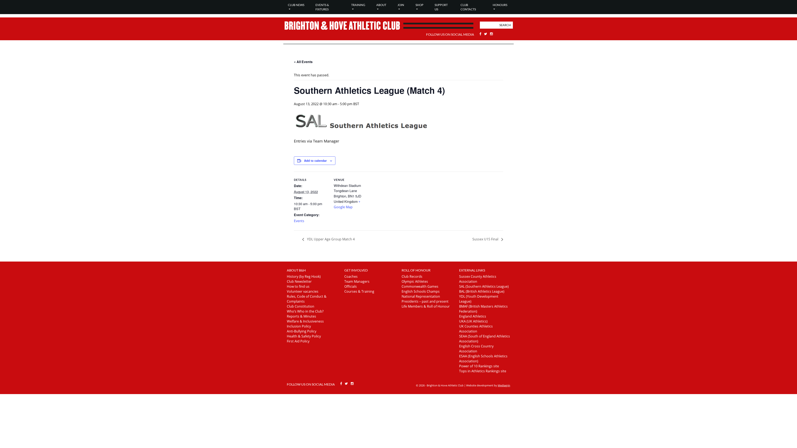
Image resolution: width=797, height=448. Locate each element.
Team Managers (356, 281)
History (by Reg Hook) (304, 276)
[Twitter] (486, 34)
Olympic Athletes (415, 281)
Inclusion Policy (299, 326)
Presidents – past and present (425, 301)
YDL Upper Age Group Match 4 (330, 239)
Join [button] (400, 5)
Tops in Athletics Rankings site (482, 371)
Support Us (441, 7)
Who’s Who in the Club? (305, 311)
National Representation (421, 296)
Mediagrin (504, 385)
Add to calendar (315, 160)
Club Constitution (300, 306)
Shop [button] (419, 5)
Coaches (351, 276)
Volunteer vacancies (302, 291)
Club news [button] (296, 5)
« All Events (303, 61)
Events (299, 221)
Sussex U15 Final (485, 239)
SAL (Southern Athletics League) (484, 286)
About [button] (381, 5)
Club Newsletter (299, 281)
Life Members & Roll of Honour (426, 306)
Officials (350, 286)
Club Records (412, 276)
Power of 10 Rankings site (479, 366)
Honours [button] (500, 5)
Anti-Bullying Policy (301, 331)
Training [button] (358, 5)
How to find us (298, 286)
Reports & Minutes (301, 316)
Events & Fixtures (322, 7)
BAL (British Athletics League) (481, 291)
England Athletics (472, 316)
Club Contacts (468, 7)
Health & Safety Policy (304, 336)
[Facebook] (480, 34)
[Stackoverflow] (491, 34)
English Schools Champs (421, 291)
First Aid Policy (298, 341)
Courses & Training (359, 291)
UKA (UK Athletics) (473, 321)
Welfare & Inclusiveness (305, 321)
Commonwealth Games (420, 286)
